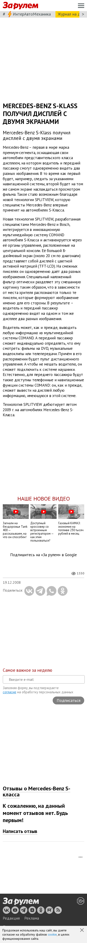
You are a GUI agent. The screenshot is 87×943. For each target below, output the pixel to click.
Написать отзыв (20, 831)
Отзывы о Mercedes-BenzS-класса (36, 791)
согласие (9, 692)
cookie (52, 934)
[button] (82, 930)
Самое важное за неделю (27, 670)
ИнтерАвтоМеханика (32, 14)
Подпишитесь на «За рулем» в (43, 555)
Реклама (31, 918)
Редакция (11, 918)
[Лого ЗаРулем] (20, 5)
